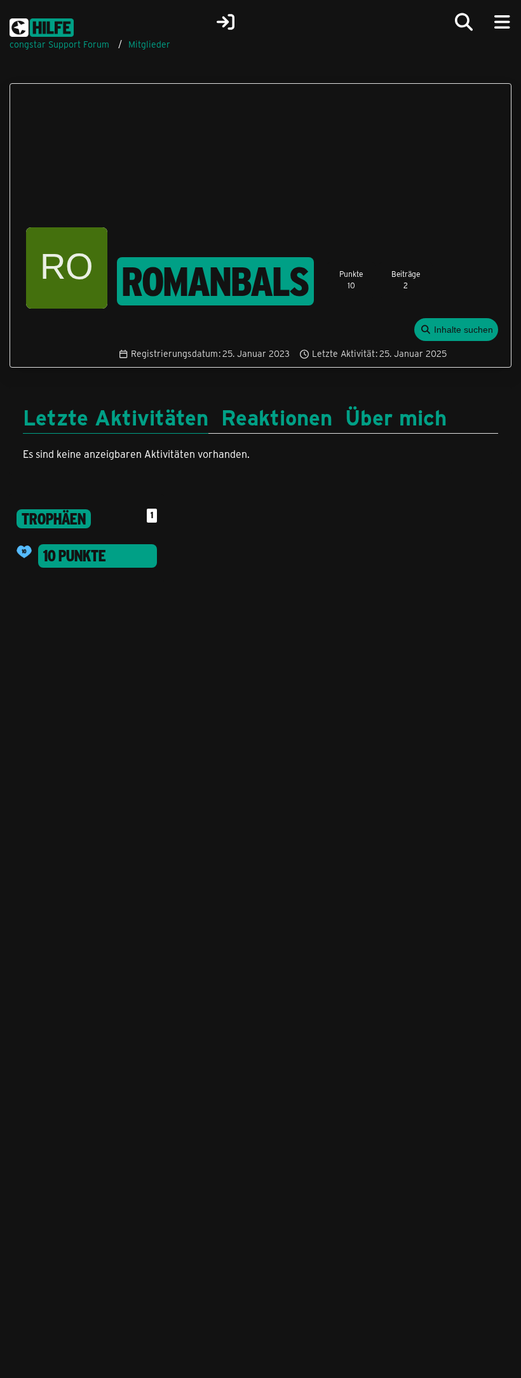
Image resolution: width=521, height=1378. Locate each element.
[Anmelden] (225, 22)
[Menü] (502, 22)
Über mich (396, 417)
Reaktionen (276, 417)
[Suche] (464, 22)
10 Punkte (74, 555)
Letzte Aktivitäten (115, 417)
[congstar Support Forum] (42, 25)
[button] (456, 330)
